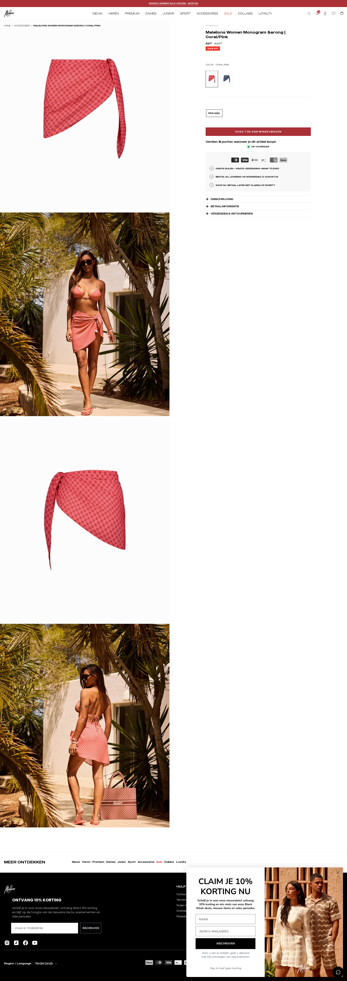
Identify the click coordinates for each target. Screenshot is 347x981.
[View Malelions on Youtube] (35, 943)
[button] (309, 13)
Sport (132, 861)
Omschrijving (222, 199)
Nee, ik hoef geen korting (225, 968)
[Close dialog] (337, 872)
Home (7, 25)
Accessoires (22, 25)
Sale (159, 861)
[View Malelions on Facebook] (25, 943)
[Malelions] (9, 13)
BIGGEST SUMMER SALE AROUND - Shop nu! (173, 3)
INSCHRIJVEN (91, 928)
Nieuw (76, 861)
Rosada (182, 916)
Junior (121, 861)
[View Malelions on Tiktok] (16, 943)
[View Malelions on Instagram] (7, 943)
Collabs (169, 861)
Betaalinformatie (225, 206)
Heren (86, 861)
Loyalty (181, 861)
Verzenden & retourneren (232, 213)
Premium (98, 861)
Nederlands (44, 963)
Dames (110, 861)
